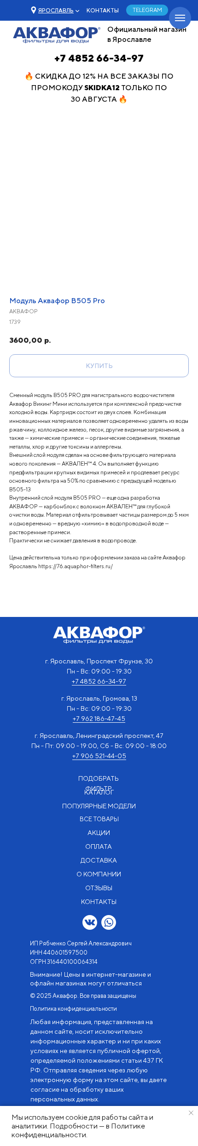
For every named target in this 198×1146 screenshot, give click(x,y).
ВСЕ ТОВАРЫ (99, 819)
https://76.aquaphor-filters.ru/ (75, 566)
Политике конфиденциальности (78, 1130)
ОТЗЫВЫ (98, 888)
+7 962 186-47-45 (99, 718)
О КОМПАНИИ (98, 874)
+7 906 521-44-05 (99, 756)
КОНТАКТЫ (103, 10)
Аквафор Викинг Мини (38, 403)
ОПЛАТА (98, 846)
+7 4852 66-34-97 (99, 58)
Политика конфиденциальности (73, 1008)
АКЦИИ (98, 832)
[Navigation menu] (180, 18)
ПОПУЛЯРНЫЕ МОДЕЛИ (99, 806)
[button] (56, 10)
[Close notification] (191, 1112)
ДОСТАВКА (99, 860)
